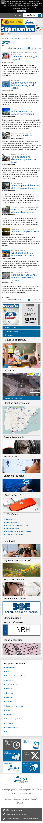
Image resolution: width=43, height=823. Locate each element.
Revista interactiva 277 (14, 528)
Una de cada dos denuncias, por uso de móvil (23, 159)
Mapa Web (34, 799)
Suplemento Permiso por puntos (17, 525)
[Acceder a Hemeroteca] (30, 315)
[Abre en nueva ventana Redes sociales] (31, 756)
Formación (9, 723)
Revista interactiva (11, 331)
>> (40, 48)
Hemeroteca (8, 335)
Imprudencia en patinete (13, 398)
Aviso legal (22, 803)
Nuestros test (10, 519)
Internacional (27, 793)
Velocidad (9, 714)
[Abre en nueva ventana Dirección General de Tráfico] (29, 22)
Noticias (17, 38)
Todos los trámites (12, 522)
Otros (8, 732)
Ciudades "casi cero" (22, 135)
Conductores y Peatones (14, 719)
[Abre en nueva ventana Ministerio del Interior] (12, 22)
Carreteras (9, 702)
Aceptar (21, 11)
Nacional (25, 38)
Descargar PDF (10, 327)
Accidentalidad (11, 667)
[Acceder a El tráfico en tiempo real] (21, 420)
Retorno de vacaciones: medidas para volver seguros (24, 277)
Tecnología (9, 680)
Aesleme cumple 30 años (25, 231)
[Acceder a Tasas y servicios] (21, 649)
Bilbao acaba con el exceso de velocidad (22, 112)
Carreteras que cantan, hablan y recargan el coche (24, 85)
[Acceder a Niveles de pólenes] (21, 589)
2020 (31, 38)
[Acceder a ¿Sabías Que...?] (21, 504)
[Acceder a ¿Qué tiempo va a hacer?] (21, 570)
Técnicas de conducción (14, 534)
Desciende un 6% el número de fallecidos (22, 254)
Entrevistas (31, 790)
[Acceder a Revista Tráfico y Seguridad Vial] (21, 28)
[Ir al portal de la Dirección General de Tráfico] (21, 779)
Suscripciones (17, 793)
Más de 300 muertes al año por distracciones (24, 210)
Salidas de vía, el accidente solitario (19, 531)
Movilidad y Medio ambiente (16, 676)
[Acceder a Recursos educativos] (21, 355)
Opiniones (22, 790)
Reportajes (13, 790)
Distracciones (10, 689)
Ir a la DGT (17, 15)
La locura (21, 385)
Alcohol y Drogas (12, 684)
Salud (8, 710)
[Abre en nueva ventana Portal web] (12, 767)
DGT (7, 671)
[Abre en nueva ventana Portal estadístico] (12, 756)
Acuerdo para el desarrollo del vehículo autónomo (25, 186)
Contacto (8, 799)
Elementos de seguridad (14, 706)
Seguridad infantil (12, 727)
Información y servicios (20, 799)
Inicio (11, 38)
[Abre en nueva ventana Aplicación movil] (31, 744)
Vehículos (9, 697)
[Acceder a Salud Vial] (21, 550)
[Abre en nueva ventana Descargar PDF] (11, 315)
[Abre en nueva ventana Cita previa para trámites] (12, 744)
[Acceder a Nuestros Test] (21, 466)
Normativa (9, 693)
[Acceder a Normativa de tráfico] (21, 608)
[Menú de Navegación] (3, 2)
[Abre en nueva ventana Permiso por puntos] (31, 767)
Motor (39, 790)
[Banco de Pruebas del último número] (21, 485)
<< (18, 48)
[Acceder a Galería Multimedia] (21, 447)
